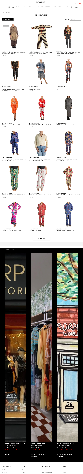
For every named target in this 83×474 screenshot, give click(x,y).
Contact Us (4, 472)
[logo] (41, 2)
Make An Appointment (47, 472)
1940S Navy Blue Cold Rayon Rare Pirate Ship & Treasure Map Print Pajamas (67, 159)
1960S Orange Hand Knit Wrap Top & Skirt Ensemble (14, 124)
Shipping (24, 469)
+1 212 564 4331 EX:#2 (67, 454)
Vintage (40, 6)
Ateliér (47, 6)
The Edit (64, 469)
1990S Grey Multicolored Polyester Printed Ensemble (68, 88)
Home (3, 12)
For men (64, 472)
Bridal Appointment (74, 6)
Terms (23, 472)
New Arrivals (11, 6)
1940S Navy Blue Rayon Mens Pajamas (65, 230)
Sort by (67, 19)
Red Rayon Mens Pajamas (35, 230)
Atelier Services (45, 469)
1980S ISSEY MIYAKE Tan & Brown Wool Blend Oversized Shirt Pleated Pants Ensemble (14, 53)
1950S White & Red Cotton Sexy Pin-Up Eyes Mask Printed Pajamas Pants (40, 195)
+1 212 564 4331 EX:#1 (14, 452)
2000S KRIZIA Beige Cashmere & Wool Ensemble (67, 124)
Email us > (8, 454)
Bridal (23, 6)
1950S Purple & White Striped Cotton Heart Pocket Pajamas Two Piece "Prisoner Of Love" (40, 53)
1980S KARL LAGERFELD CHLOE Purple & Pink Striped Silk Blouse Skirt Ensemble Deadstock (68, 195)
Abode (54, 6)
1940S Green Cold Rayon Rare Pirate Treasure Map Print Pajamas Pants (13, 195)
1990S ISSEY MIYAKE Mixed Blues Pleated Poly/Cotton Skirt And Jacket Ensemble (41, 88)
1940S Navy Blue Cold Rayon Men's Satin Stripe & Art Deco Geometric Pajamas (14, 159)
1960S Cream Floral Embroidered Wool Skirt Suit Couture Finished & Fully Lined (39, 159)
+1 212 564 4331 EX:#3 (40, 454)
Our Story (4, 469)
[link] (68, 3)
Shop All (17, 6)
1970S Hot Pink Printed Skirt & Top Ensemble (11, 230)
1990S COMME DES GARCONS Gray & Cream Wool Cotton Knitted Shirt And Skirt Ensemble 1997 (68, 53)
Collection (31, 6)
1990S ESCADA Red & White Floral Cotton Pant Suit (40, 124)
